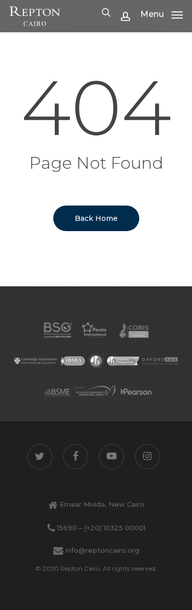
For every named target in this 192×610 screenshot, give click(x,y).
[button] (161, 13)
